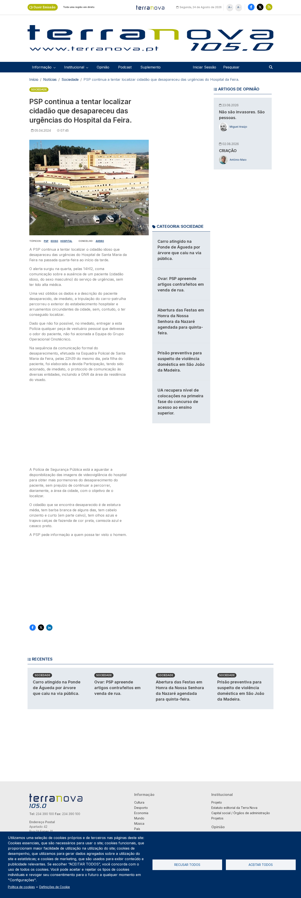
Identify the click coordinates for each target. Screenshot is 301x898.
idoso (54, 241)
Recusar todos (187, 865)
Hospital (66, 241)
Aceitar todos (261, 865)
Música (139, 823)
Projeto (216, 802)
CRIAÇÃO (228, 150)
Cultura (139, 802)
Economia (141, 813)
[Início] (150, 7)
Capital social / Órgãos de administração (240, 813)
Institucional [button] (74, 67)
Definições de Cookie (54, 887)
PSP (46, 241)
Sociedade (70, 79)
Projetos (217, 818)
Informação (144, 794)
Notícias (50, 79)
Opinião (103, 67)
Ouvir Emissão (44, 7)
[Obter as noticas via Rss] (269, 7)
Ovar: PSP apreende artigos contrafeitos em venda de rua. (181, 284)
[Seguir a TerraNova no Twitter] (260, 7)
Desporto (141, 808)
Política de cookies (21, 887)
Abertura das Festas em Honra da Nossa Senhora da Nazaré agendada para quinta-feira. (181, 321)
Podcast (125, 67)
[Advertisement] (78, 426)
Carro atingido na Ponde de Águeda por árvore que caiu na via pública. (56, 688)
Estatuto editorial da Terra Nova (234, 808)
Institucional (222, 794)
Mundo (139, 818)
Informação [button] (42, 67)
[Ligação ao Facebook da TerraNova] (251, 7)
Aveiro (100, 241)
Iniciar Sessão (204, 67)
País (137, 829)
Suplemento (150, 67)
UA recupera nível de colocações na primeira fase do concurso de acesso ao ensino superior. (180, 401)
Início (33, 79)
